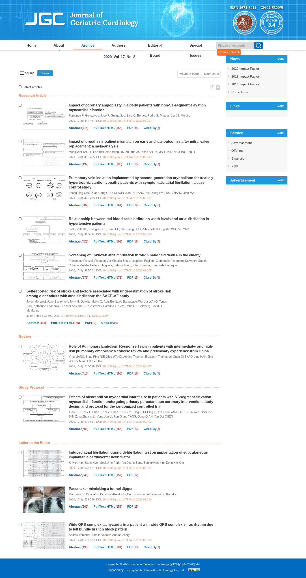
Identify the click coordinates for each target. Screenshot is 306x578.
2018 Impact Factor (245, 84)
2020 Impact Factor (245, 68)
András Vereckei (79, 535)
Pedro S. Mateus (159, 115)
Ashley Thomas (133, 356)
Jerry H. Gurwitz (80, 301)
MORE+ (282, 59)
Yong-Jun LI (104, 416)
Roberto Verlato (79, 265)
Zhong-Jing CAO (79, 193)
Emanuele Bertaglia (164, 265)
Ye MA (158, 152)
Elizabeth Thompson (158, 356)
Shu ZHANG (174, 193)
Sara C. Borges (136, 115)
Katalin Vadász (101, 535)
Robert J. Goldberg (138, 306)
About (59, 45)
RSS (234, 166)
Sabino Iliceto (122, 265)
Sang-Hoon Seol (95, 462)
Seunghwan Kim (154, 462)
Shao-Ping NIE (95, 356)
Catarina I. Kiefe (113, 306)
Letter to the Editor (34, 443)
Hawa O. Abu (100, 301)
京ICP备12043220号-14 (185, 564)
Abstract (75, 128)
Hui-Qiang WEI (155, 193)
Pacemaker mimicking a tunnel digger (101, 489)
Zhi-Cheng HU (130, 229)
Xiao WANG (114, 356)
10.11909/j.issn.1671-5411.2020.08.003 (127, 157)
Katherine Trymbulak (47, 306)
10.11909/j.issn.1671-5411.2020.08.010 (127, 499)
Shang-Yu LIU (97, 229)
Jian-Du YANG (134, 193)
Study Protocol (31, 387)
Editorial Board (155, 46)
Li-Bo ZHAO (172, 152)
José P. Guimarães (112, 115)
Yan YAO (183, 229)
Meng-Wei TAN (78, 152)
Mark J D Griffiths (90, 361)
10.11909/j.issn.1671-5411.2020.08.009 (127, 540)
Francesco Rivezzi (81, 260)
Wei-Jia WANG (148, 301)
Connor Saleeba (72, 306)
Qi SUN (119, 193)
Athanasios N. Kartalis (161, 494)
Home (31, 45)
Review (25, 337)
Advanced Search (229, 52)
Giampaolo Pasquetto (170, 260)
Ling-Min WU (167, 229)
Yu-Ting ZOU (137, 412)
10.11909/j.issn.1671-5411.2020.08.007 (127, 468)
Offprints (237, 150)
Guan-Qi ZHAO (183, 356)
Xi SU (183, 412)
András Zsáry (121, 535)
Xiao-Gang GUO (102, 193)
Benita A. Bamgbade (123, 301)
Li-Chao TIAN (98, 412)
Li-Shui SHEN (149, 229)
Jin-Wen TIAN (198, 412)
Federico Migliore (101, 265)
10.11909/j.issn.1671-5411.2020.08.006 (127, 234)
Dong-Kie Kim (175, 462)
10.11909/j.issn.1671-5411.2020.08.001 (127, 120)
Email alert (238, 158)
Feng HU (113, 229)
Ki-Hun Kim (76, 462)
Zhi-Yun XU (132, 152)
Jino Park (113, 462)
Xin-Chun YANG (168, 412)
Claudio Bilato (121, 260)
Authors (118, 45)
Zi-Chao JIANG (118, 412)
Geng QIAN (145, 416)
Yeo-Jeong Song (131, 462)
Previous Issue (189, 74)
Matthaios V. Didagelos (84, 494)
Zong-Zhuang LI (85, 416)
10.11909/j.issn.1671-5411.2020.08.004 (84, 315)
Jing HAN (200, 356)
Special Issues (196, 46)
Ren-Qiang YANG (125, 416)
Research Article (33, 95)
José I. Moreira (180, 115)
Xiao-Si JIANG (78, 412)
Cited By (150, 128)
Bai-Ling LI (188, 152)
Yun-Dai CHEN (163, 416)
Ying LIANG (76, 356)
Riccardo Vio (102, 260)
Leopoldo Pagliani (142, 260)
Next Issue (211, 74)
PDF (130, 128)
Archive (88, 45)
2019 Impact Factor (245, 76)
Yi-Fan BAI (97, 152)
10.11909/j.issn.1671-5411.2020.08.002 (127, 421)
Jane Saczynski (57, 301)
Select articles (32, 87)
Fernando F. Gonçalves (84, 115)
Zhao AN (147, 152)
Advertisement (241, 143)
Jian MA (188, 193)
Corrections (239, 92)
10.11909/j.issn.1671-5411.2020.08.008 (127, 270)
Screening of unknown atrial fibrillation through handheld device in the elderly (134, 255)
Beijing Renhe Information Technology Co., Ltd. (155, 570)
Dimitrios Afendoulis (113, 494)
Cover (45, 73)
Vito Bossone (141, 265)
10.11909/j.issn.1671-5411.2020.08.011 (127, 198)
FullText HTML (104, 128)
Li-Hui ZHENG (78, 229)
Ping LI (151, 412)
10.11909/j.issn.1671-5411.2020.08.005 (127, 366)
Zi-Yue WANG (93, 306)
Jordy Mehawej (36, 301)
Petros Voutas (136, 494)
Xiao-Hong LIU (114, 152)
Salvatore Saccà (196, 260)
